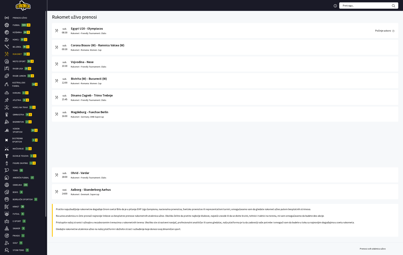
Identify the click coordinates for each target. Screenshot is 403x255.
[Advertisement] (146, 144)
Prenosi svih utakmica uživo (373, 248)
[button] (21, 18)
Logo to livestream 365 (23, 5)
